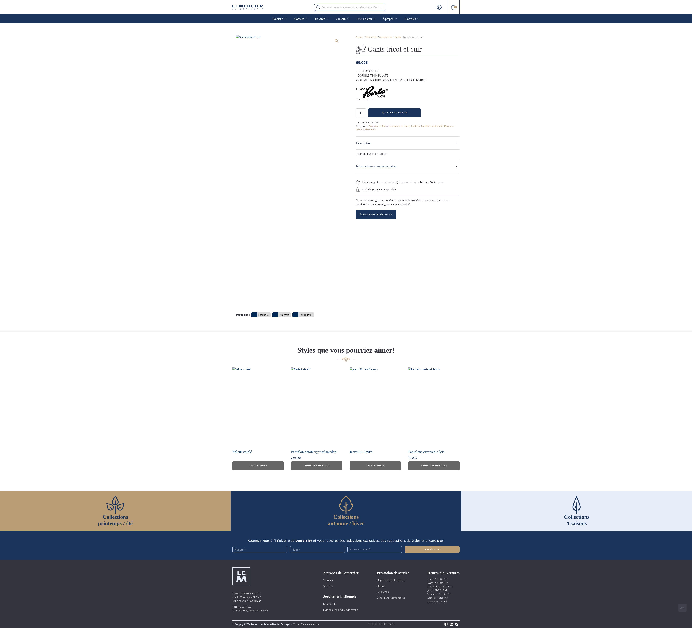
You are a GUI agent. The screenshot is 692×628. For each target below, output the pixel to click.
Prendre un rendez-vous (376, 214)
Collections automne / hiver (396, 126)
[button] (336, 41)
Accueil (359, 37)
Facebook (263, 314)
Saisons (360, 129)
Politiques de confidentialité (381, 624)
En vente (320, 19)
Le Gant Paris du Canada (430, 126)
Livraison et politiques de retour (340, 609)
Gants (397, 37)
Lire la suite (258, 465)
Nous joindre (330, 603)
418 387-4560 (244, 606)
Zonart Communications (306, 624)
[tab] (408, 143)
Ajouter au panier (394, 112)
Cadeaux (341, 19)
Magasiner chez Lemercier (391, 580)
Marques (299, 19)
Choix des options (317, 465)
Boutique (277, 19)
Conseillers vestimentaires (391, 597)
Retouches (383, 591)
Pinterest (284, 314)
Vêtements (371, 37)
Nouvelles (410, 19)
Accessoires (385, 37)
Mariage (381, 586)
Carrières (328, 586)
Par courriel (306, 314)
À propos (328, 580)
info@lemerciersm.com (255, 610)
